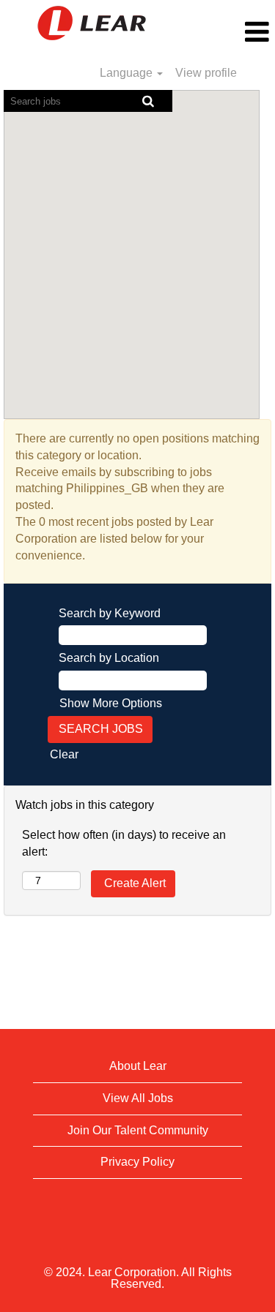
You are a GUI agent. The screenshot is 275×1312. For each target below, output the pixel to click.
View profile (206, 73)
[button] (229, 32)
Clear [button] (64, 754)
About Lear (137, 1066)
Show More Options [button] (110, 703)
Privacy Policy (137, 1161)
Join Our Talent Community (137, 1130)
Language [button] (127, 73)
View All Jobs (138, 1098)
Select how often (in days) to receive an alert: (124, 843)
